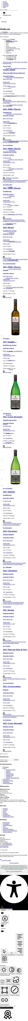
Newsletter (5, 3)
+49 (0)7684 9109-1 (7, 843)
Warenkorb (5, 6)
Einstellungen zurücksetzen (7, 1007)
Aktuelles (5, 810)
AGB (4, 826)
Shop (4, 811)
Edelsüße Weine (10, 775)
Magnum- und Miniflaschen (12, 778)
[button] (0, 874)
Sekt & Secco (6, 779)
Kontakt (5, 1)
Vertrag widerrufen (7, 832)
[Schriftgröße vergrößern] (2, 907)
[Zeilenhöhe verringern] (2, 931)
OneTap (9, 906)
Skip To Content (4, 1006)
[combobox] (14, 869)
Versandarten (6, 824)
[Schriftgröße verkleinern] (2, 913)
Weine (4, 768)
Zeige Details (8, 100)
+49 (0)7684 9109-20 (7, 844)
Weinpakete (6, 767)
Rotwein (8, 771)
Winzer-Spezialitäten (8, 783)
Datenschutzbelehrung (8, 829)
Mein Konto (6, 4)
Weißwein (8, 772)
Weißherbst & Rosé (10, 769)
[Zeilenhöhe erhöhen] (2, 926)
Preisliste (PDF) (6, 815)
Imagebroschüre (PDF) (8, 816)
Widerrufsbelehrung (7, 825)
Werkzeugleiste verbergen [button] (6, 909)
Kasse (4, 7)
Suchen (16, 759)
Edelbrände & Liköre (8, 780)
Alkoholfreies (6, 782)
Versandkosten (9, 91)
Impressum (5, 828)
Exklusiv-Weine (10, 774)
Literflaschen (9, 776)
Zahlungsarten (6, 822)
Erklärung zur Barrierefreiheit (10, 830)
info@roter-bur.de (4, 846)
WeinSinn (5, 808)
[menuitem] (15, 2)
